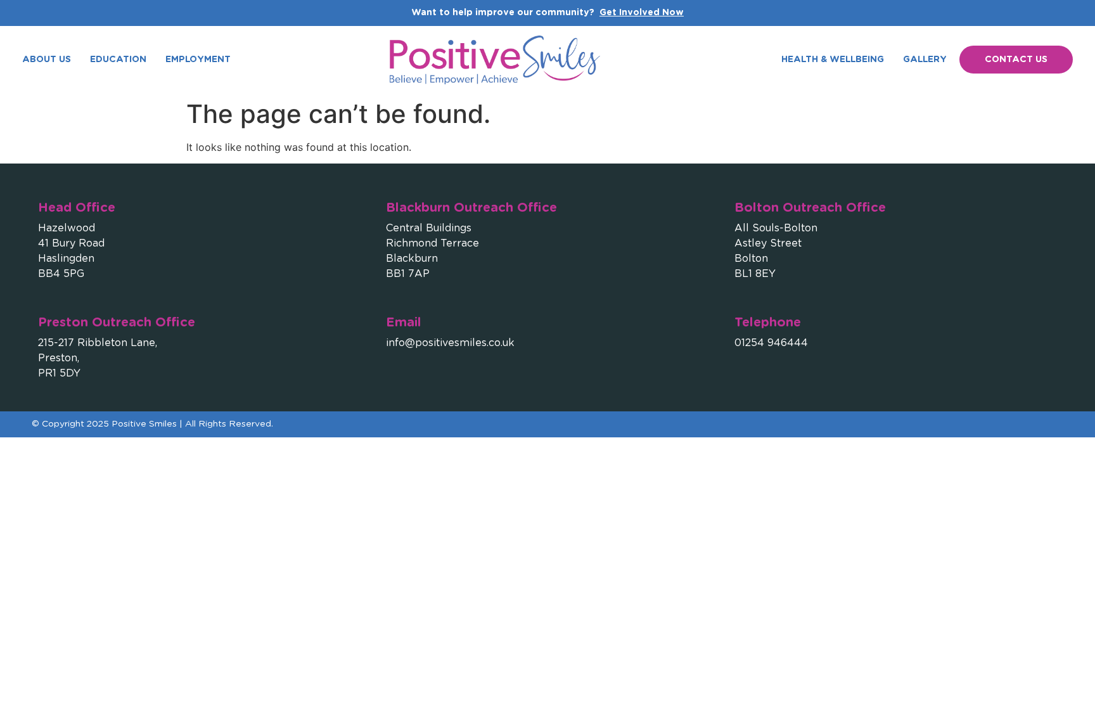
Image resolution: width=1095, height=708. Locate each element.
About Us (46, 59)
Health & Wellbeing (832, 59)
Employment (198, 59)
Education (118, 59)
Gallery (925, 59)
